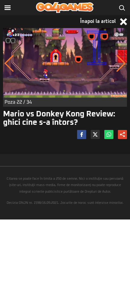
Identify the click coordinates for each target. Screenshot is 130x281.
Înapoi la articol (98, 21)
